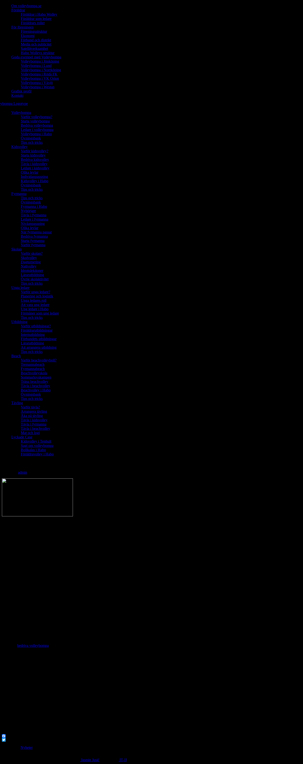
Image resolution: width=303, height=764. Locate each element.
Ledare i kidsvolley (35, 168)
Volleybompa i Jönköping (40, 61)
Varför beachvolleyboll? (39, 360)
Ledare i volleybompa (37, 130)
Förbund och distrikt (36, 40)
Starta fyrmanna (33, 241)
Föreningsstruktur (34, 31)
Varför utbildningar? (36, 326)
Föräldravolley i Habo (37, 454)
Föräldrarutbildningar (37, 330)
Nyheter (27, 747)
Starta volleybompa (35, 121)
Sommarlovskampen (36, 377)
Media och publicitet (36, 44)
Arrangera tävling (34, 411)
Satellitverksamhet (34, 48)
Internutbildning (33, 335)
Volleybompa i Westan (37, 87)
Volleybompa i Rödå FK (39, 74)
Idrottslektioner (32, 271)
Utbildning (19, 322)
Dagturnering (31, 262)
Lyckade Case (21, 437)
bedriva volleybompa (33, 646)
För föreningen (22, 27)
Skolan (16, 249)
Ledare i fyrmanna (34, 219)
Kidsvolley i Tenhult (36, 441)
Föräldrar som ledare (36, 19)
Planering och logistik (37, 296)
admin (22, 472)
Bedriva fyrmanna (34, 236)
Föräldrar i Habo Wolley (39, 14)
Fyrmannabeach (33, 369)
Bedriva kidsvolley (35, 159)
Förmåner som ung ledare (40, 313)
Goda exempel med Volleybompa (36, 57)
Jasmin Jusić (89, 760)
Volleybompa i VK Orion (40, 78)
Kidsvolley (19, 147)
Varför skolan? (32, 253)
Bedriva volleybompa (37, 125)
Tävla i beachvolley (35, 386)
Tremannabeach (33, 364)
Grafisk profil (21, 91)
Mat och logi (30, 433)
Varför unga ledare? (35, 292)
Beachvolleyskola (34, 373)
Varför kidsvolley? (34, 151)
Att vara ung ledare (35, 305)
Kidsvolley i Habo (34, 181)
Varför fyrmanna (33, 245)
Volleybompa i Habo (36, 134)
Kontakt (17, 95)
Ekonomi (28, 36)
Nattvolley (28, 266)
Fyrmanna (19, 194)
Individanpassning (34, 177)
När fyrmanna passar (36, 232)
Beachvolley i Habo (36, 390)
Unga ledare (20, 288)
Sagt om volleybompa (37, 446)
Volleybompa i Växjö (37, 83)
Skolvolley (29, 258)
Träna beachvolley (34, 382)
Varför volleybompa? (36, 117)
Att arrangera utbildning (39, 347)
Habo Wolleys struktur (37, 53)
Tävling (17, 403)
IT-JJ (123, 760)
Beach (16, 356)
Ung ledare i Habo (35, 309)
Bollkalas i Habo (33, 450)
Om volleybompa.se (26, 6)
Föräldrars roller (33, 23)
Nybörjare (28, 211)
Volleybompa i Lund (36, 66)
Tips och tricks (32, 142)
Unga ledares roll (33, 300)
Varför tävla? (30, 407)
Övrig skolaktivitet (35, 279)
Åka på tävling (32, 416)
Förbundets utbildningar (39, 339)
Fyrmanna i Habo (34, 206)
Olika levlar (29, 172)
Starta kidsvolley (33, 155)
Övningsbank (31, 138)
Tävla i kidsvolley (34, 164)
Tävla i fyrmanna (33, 215)
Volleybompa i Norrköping (41, 70)
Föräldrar (18, 10)
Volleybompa (21, 113)
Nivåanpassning (33, 224)
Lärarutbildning (32, 275)
